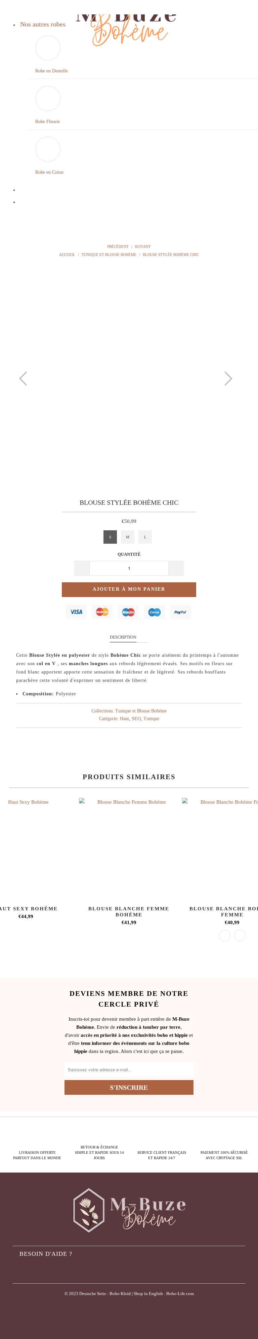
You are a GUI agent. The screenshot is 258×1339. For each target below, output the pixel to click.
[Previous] (24, 378)
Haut (124, 718)
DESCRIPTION (123, 637)
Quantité (129, 554)
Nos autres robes (43, 24)
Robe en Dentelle (51, 70)
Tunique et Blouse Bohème (141, 710)
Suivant (143, 247)
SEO (136, 718)
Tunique (151, 718)
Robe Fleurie (47, 121)
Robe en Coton (49, 172)
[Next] (226, 378)
